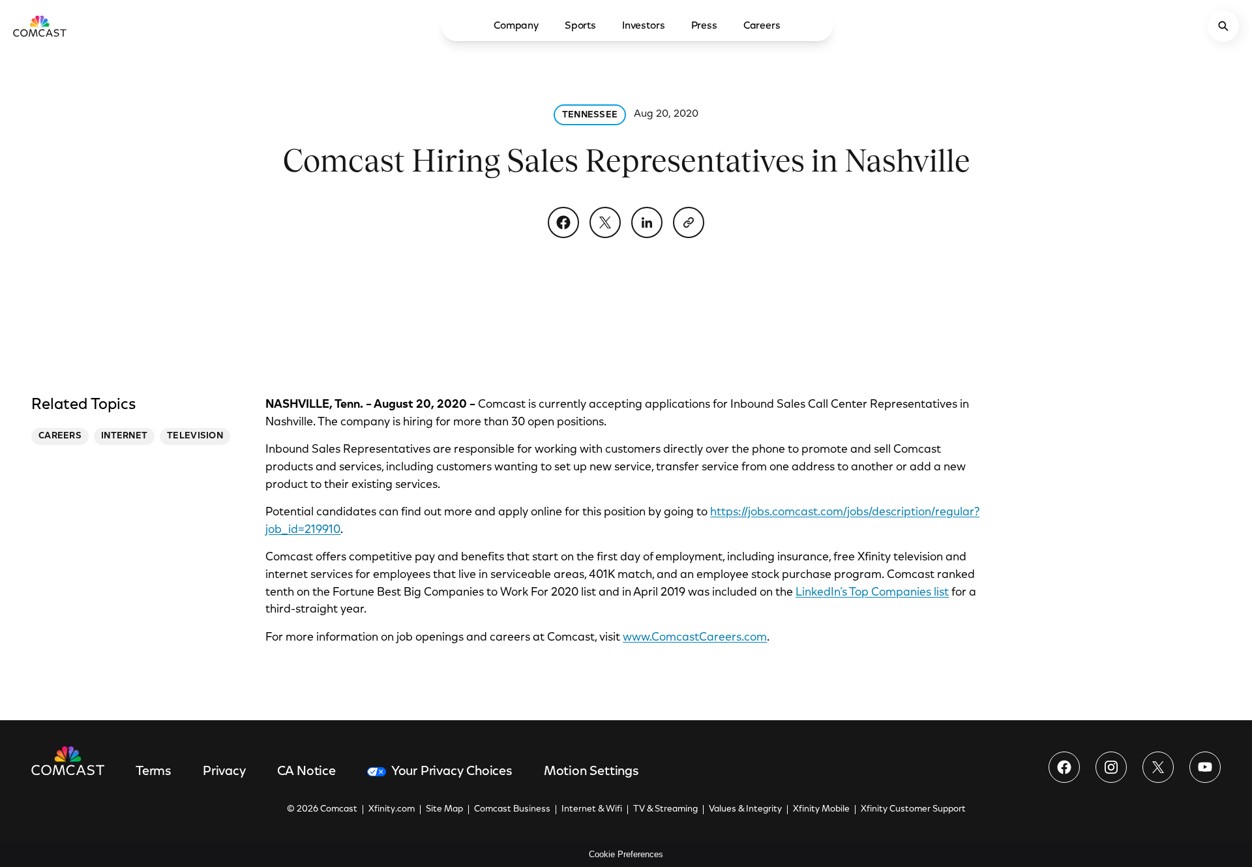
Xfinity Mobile (821, 809)
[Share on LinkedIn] (647, 222)
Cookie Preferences (626, 854)
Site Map (444, 809)
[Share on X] (605, 222)
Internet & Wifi (591, 809)
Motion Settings (591, 771)
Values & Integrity (745, 809)
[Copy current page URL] (688, 222)
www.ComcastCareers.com (695, 638)
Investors (643, 26)
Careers (762, 26)
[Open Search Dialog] (1223, 26)
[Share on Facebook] (563, 222)
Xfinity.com (391, 809)
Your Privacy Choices (452, 771)
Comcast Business (512, 809)
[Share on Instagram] (1111, 767)
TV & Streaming (665, 809)
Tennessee (590, 115)
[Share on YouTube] (1205, 767)
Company (516, 26)
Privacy (224, 771)
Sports (580, 26)
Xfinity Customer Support (913, 809)
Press (704, 26)
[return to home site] (40, 26)
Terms (153, 771)
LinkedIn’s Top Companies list (872, 593)
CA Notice (306, 771)
